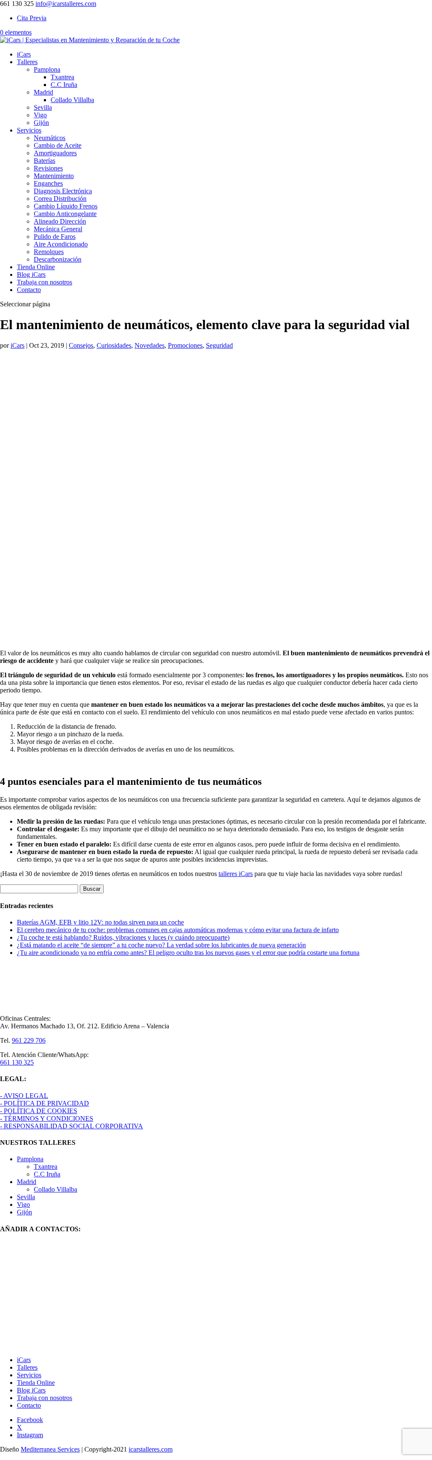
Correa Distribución (60, 198)
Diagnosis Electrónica (63, 191)
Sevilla (43, 107)
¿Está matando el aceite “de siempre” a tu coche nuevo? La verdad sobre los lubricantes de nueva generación (161, 945)
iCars (24, 54)
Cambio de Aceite (57, 145)
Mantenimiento (54, 175)
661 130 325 (17, 1062)
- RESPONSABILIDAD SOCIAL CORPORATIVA (71, 1126)
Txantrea (62, 77)
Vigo (40, 115)
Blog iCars (31, 274)
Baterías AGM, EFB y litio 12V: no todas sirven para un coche (100, 922)
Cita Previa (31, 18)
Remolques (49, 251)
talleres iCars (236, 873)
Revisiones (48, 168)
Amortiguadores (55, 153)
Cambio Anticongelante (65, 213)
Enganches (48, 183)
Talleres (27, 61)
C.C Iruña (64, 84)
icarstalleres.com (151, 1449)
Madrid (43, 92)
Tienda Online (36, 266)
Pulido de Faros (55, 236)
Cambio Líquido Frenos (65, 206)
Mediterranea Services (50, 1449)
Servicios (29, 130)
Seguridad (219, 345)
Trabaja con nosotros (44, 282)
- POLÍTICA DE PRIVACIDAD (44, 1103)
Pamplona (47, 69)
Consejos (81, 345)
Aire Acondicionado (61, 244)
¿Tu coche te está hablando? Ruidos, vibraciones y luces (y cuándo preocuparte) (123, 937)
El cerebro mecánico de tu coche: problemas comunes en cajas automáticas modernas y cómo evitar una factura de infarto (178, 929)
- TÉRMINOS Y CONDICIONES (46, 1118)
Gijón (41, 122)
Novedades (150, 345)
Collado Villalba (72, 99)
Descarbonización (57, 259)
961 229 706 (29, 1040)
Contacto (29, 289)
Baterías (44, 160)
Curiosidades (114, 345)
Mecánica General (58, 229)
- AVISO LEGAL (24, 1095)
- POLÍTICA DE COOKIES (38, 1110)
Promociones (185, 345)
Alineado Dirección (60, 221)
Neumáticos (49, 137)
